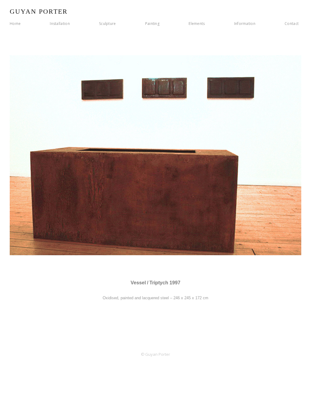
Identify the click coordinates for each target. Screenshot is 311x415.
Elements (197, 23)
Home (15, 23)
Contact (292, 23)
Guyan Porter (39, 11)
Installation (60, 23)
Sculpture (107, 23)
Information (244, 23)
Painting (152, 23)
